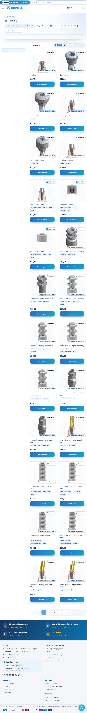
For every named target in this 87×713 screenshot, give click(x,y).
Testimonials (51, 690)
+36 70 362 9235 (27, 652)
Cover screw (64, 75)
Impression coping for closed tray (71, 394)
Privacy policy (41, 706)
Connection (56, 26)
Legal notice (8, 690)
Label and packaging (54, 655)
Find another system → (14, 31)
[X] (16, 675)
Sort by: (28, 45)
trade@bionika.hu (12, 655)
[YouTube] (10, 675)
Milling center (51, 683)
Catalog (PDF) (73, 26)
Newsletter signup (53, 700)
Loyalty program (52, 697)
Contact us (9, 658)
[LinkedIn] (13, 675)
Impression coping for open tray (72, 252)
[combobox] (61, 2)
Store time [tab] (10, 665)
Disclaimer (50, 658)
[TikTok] (19, 675)
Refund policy (66, 706)
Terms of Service (54, 706)
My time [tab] (19, 665)
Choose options (42, 84)
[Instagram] (7, 675)
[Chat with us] (82, 707)
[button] (3, 7)
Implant (33, 75)
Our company (9, 683)
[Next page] (70, 612)
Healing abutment (37, 116)
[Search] (85, 2)
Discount (7, 693)
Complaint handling (54, 661)
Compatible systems (54, 686)
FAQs (48, 652)
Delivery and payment (54, 649)
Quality (6, 686)
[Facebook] (4, 675)
